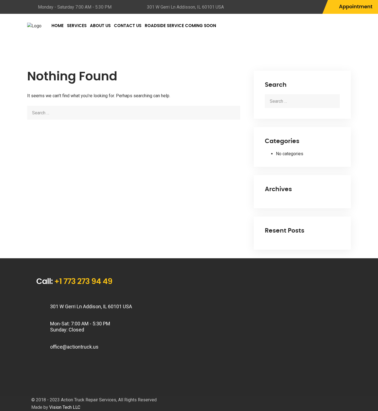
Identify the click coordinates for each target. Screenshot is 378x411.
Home (57, 26)
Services (77, 26)
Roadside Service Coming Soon (180, 26)
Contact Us (127, 26)
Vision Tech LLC (64, 407)
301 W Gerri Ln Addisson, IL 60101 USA (185, 7)
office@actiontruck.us (74, 347)
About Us (100, 26)
